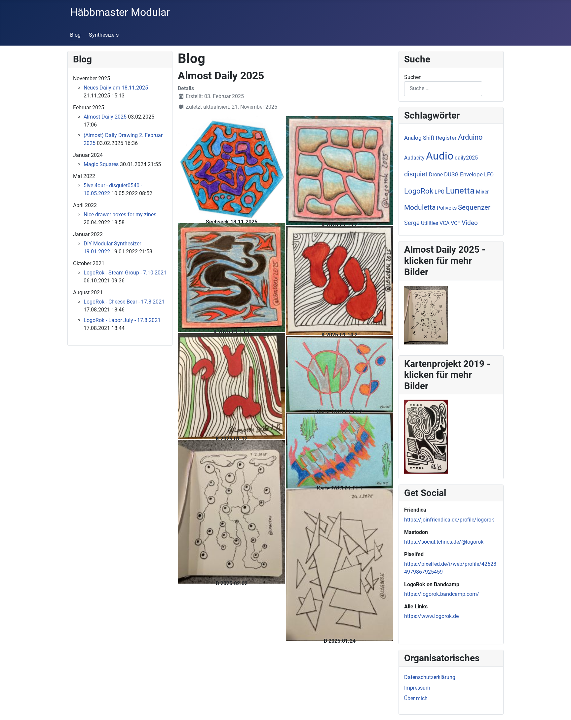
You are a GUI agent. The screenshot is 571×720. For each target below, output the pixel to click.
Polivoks (447, 208)
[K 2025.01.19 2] (339, 170)
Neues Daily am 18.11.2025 (116, 88)
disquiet (416, 174)
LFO (489, 174)
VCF (455, 223)
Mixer (482, 192)
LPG (439, 192)
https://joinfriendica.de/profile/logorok (449, 520)
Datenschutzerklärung (429, 677)
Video (470, 223)
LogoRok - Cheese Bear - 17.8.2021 (124, 302)
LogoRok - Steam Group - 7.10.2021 (125, 273)
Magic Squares (101, 164)
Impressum (417, 688)
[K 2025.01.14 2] (339, 280)
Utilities (429, 223)
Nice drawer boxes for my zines (120, 214)
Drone (436, 174)
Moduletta (420, 207)
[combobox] (443, 88)
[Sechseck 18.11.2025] (231, 169)
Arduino (470, 137)
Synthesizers (104, 35)
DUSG (451, 174)
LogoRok (418, 191)
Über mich (416, 698)
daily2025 (466, 158)
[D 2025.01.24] (339, 565)
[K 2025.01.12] (231, 385)
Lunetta (460, 191)
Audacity (414, 158)
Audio (439, 156)
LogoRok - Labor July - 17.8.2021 (122, 320)
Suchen (413, 77)
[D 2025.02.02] (231, 511)
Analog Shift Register (430, 137)
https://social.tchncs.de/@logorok (443, 542)
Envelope (471, 174)
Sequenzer (474, 207)
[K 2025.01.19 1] (231, 277)
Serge (412, 222)
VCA (444, 223)
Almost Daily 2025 (105, 117)
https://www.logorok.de (431, 616)
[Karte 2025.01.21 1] (339, 450)
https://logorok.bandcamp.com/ (441, 594)
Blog (75, 35)
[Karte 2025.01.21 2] (339, 373)
